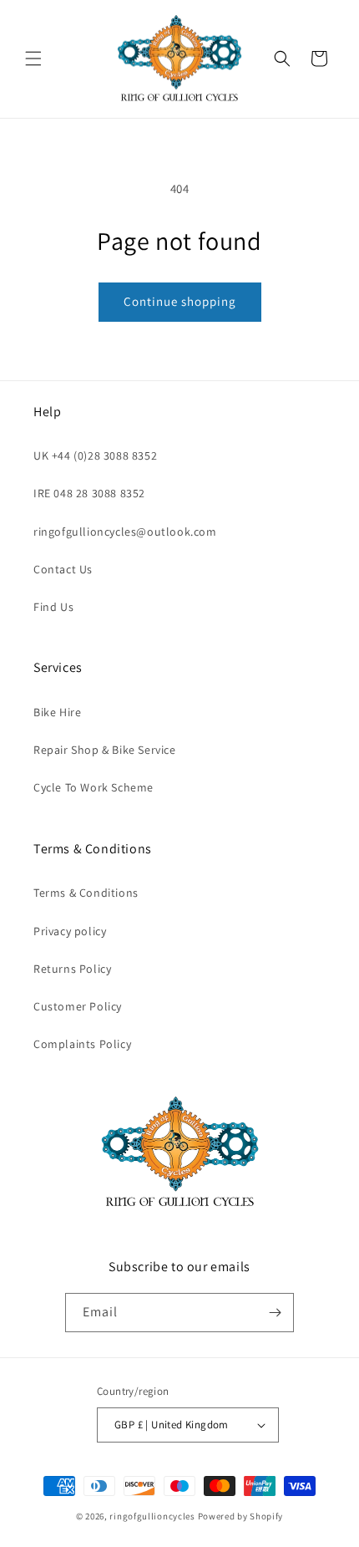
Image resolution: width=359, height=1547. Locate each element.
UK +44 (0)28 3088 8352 (95, 455)
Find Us (53, 606)
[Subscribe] (274, 1312)
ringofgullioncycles (152, 1516)
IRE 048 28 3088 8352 (89, 493)
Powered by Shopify (241, 1516)
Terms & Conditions (86, 892)
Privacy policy (69, 931)
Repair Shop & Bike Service (104, 749)
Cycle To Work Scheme (93, 787)
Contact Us (63, 569)
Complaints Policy (82, 1043)
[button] (33, 58)
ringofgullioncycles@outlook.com (125, 531)
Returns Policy (72, 968)
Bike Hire (57, 712)
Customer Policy (77, 1006)
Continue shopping (180, 301)
